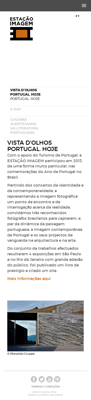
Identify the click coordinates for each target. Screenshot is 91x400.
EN (83, 16)
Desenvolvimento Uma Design (45, 395)
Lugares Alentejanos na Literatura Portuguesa (24, 126)
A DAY (15, 109)
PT (78, 16)
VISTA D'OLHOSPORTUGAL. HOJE (25, 94)
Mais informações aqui (29, 278)
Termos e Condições (45, 386)
